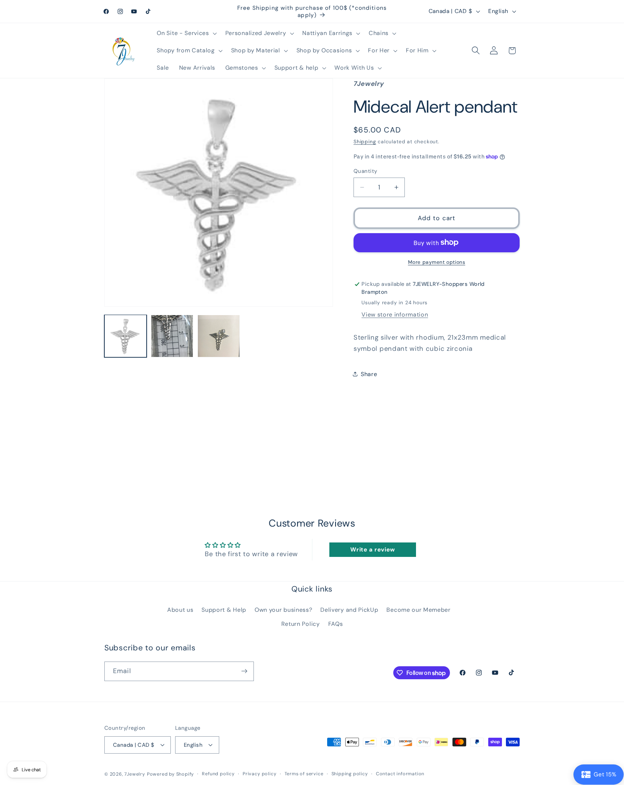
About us (180, 609)
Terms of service (304, 774)
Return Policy (300, 623)
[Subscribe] (244, 671)
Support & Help (224, 609)
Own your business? (283, 609)
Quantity (365, 171)
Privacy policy (259, 774)
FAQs (335, 623)
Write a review (372, 549)
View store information (394, 314)
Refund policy (218, 774)
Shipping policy (350, 774)
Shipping (365, 141)
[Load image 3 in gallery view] (219, 336)
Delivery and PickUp (349, 609)
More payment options (436, 262)
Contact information (400, 774)
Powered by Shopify (170, 774)
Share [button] (369, 374)
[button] (186, 33)
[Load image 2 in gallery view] (172, 336)
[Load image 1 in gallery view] (125, 336)
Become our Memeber (418, 609)
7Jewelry (134, 774)
